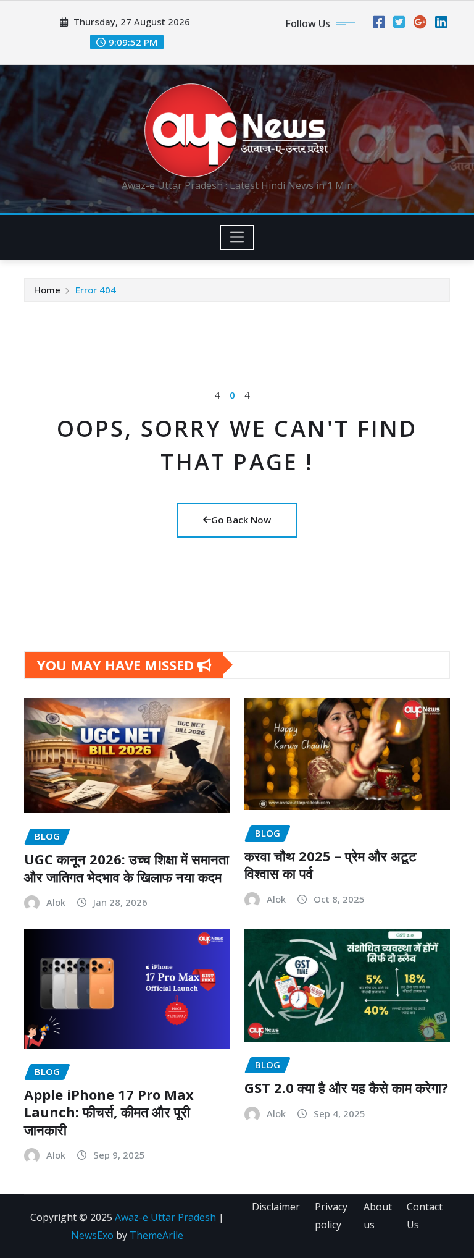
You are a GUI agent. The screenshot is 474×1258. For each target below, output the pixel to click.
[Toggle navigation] (237, 237)
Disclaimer (276, 1207)
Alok (55, 902)
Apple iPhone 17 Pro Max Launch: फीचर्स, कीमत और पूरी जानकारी (109, 1112)
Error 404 (95, 290)
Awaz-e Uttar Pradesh (165, 1217)
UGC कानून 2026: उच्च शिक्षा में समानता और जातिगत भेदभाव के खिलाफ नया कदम (126, 868)
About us (378, 1215)
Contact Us (425, 1215)
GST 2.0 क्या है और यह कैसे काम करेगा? (346, 1087)
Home (47, 290)
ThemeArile (156, 1235)
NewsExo (92, 1235)
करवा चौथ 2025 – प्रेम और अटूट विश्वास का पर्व (330, 864)
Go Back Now (241, 519)
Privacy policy (331, 1215)
